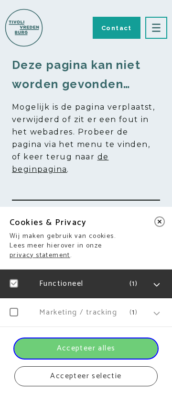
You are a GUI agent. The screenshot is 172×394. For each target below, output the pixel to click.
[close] (159, 221)
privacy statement (40, 255)
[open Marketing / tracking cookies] (156, 313)
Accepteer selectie (85, 376)
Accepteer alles (86, 348)
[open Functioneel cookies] (156, 285)
